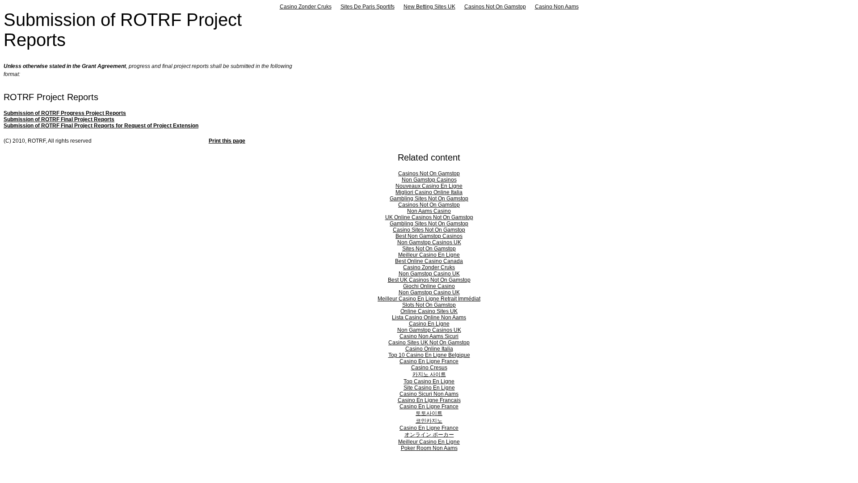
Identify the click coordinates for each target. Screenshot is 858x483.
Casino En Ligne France (429, 361)
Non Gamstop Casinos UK (429, 242)
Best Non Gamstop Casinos (429, 236)
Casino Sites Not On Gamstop (429, 230)
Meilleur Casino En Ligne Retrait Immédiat (429, 299)
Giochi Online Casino (429, 286)
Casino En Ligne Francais (429, 400)
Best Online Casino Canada (429, 261)
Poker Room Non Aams (429, 448)
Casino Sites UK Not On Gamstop (429, 342)
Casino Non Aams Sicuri (429, 336)
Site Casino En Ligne (429, 388)
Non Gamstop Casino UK (429, 274)
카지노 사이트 (429, 374)
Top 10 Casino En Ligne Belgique (429, 355)
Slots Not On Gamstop (429, 305)
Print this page (227, 141)
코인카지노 (429, 421)
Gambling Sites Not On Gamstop (429, 198)
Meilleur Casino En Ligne (429, 255)
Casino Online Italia (429, 349)
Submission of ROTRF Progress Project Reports (65, 113)
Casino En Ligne (429, 324)
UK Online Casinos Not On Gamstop (429, 217)
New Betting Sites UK (429, 7)
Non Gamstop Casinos (429, 180)
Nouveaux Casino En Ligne (429, 186)
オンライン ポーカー (429, 435)
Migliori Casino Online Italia (429, 192)
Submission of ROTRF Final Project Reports (59, 119)
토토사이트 (429, 413)
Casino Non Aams (557, 7)
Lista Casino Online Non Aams (429, 317)
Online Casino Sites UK (429, 311)
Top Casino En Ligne (429, 381)
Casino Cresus (429, 367)
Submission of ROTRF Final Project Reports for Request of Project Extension (101, 126)
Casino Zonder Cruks (306, 7)
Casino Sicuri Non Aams (429, 394)
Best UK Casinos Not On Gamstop (429, 280)
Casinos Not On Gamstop (495, 7)
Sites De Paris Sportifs (368, 7)
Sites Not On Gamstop (429, 249)
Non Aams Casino (429, 211)
